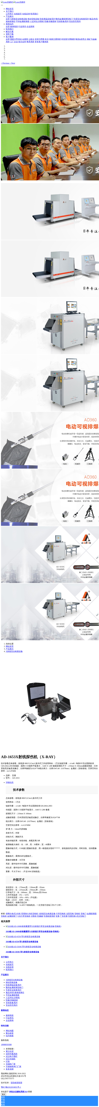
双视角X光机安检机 (29, 914)
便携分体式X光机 (13, 914)
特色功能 (5, 1026)
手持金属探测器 (12, 995)
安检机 (77, 914)
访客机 (34, 916)
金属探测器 (92, 914)
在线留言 (10, 965)
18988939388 (6, 1045)
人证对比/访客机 (13, 998)
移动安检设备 (11, 982)
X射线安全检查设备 (14, 651)
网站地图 (10, 1031)
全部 (8, 19)
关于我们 (5, 957)
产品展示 (10, 649)
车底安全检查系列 (13, 990)
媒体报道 (10, 1015)
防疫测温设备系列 (13, 985)
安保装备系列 (11, 1003)
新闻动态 (5, 1010)
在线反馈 (10, 967)
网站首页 (10, 9)
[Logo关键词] (49, 2)
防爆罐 (40, 916)
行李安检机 (61, 914)
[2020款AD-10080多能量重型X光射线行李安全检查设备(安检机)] (33, 926)
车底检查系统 (49, 916)
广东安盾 (64, 916)
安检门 (83, 914)
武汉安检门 (81, 916)
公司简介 (10, 962)
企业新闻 (10, 1020)
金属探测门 (12, 916)
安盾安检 (72, 916)
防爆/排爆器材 (12, 1000)
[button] (5, 63)
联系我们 (10, 970)
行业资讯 (10, 1018)
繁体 (3, 1094)
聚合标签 (10, 1033)
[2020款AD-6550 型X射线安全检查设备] (23, 937)
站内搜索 (10, 1036)
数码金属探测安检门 (14, 987)
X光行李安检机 (23, 916)
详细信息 (10, 782)
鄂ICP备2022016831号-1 (11, 1087)
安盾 (57, 916)
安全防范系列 (11, 1005)
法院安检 (70, 914)
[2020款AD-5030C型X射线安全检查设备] (23, 947)
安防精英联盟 (16, 1083)
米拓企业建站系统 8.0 (18, 1092)
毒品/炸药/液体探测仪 (15, 993)
